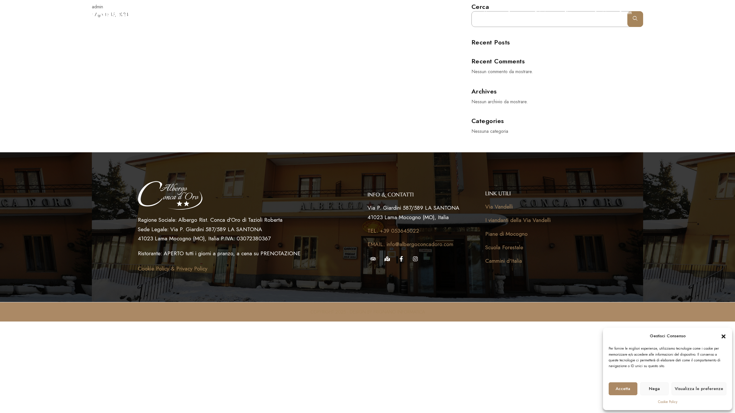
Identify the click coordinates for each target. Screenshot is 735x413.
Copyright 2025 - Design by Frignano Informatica (367, 312)
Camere (514, 12)
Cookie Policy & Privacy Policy (172, 268)
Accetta (623, 388)
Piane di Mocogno (506, 234)
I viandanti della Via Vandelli (518, 220)
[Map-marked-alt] (387, 258)
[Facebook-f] (401, 258)
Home (489, 12)
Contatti (625, 12)
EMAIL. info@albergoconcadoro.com (410, 244)
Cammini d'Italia (503, 261)
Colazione (543, 12)
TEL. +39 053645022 (393, 231)
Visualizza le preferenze (699, 388)
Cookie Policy (667, 401)
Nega (654, 388)
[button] (723, 336)
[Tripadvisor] (373, 258)
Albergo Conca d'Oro (145, 12)
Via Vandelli (499, 207)
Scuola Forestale (504, 247)
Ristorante (573, 12)
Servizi (600, 12)
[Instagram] (415, 258)
